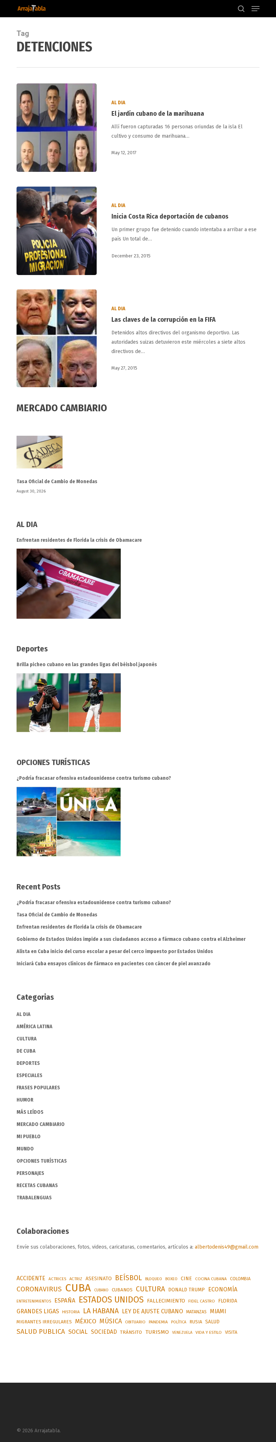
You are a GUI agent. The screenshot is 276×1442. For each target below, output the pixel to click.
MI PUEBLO (29, 1137)
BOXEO (171, 1278)
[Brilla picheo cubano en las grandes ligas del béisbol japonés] (69, 702)
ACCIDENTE (31, 1278)
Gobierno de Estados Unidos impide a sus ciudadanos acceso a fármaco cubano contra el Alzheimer (132, 939)
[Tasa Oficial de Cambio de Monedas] (138, 456)
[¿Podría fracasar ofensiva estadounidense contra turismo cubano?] (69, 822)
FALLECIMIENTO (166, 1300)
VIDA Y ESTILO (209, 1332)
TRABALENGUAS (34, 1198)
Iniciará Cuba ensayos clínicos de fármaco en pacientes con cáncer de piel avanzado (114, 964)
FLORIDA (227, 1301)
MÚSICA (111, 1321)
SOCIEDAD (104, 1331)
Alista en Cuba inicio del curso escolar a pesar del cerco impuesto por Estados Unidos (115, 951)
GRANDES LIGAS (38, 1311)
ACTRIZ (75, 1278)
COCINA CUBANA (211, 1278)
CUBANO (101, 1290)
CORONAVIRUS (39, 1289)
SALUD (212, 1322)
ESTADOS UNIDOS (111, 1299)
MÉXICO (85, 1321)
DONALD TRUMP (186, 1290)
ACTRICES (57, 1278)
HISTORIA (71, 1311)
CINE (186, 1279)
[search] (241, 8)
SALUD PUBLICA (41, 1332)
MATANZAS (196, 1311)
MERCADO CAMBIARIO (41, 1124)
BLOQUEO (153, 1278)
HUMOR (25, 1100)
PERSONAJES (30, 1173)
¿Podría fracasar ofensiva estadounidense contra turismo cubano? (94, 778)
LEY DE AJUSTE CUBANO (152, 1311)
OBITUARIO (135, 1321)
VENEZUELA (182, 1332)
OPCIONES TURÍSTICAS (42, 1161)
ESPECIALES (29, 1075)
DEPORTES (28, 1063)
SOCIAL (78, 1331)
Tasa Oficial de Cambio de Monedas (57, 482)
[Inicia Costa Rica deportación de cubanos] (57, 231)
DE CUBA (26, 1051)
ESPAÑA (64, 1300)
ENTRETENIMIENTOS (34, 1301)
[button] (255, 8)
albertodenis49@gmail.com (226, 1247)
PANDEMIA (158, 1321)
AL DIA (118, 103)
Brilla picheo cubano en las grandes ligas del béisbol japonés (87, 665)
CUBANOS (122, 1290)
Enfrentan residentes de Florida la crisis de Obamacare (79, 540)
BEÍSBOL (128, 1278)
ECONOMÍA (223, 1289)
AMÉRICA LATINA (34, 1027)
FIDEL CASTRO (201, 1301)
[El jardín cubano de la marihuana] (57, 127)
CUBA (78, 1288)
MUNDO (25, 1149)
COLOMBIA (240, 1278)
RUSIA (195, 1321)
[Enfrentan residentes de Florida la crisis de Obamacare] (69, 584)
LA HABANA (101, 1310)
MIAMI (218, 1311)
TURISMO (157, 1332)
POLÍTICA (178, 1322)
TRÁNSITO (131, 1332)
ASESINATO (99, 1279)
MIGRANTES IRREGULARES (44, 1321)
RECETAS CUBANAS (37, 1185)
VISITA (231, 1332)
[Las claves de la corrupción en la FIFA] (57, 338)
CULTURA (27, 1039)
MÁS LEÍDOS (30, 1112)
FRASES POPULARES (38, 1088)
